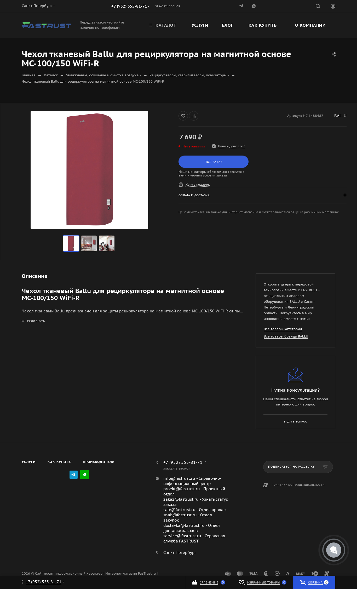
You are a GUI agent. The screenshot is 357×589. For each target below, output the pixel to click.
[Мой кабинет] (333, 7)
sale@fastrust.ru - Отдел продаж (195, 509)
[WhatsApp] (85, 475)
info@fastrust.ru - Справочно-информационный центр (192, 481)
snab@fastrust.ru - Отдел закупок (187, 517)
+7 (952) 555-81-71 (129, 6)
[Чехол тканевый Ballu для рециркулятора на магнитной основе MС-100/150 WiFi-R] (89, 170)
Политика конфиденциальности (298, 485)
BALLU (340, 115)
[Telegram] (242, 6)
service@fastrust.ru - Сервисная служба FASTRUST (194, 538)
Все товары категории (283, 329)
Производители (98, 462)
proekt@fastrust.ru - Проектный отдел (194, 491)
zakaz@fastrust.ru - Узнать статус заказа (195, 502)
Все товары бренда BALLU (286, 336)
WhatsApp (254, 6)
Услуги (29, 462)
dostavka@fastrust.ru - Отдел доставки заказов (191, 528)
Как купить (59, 462)
